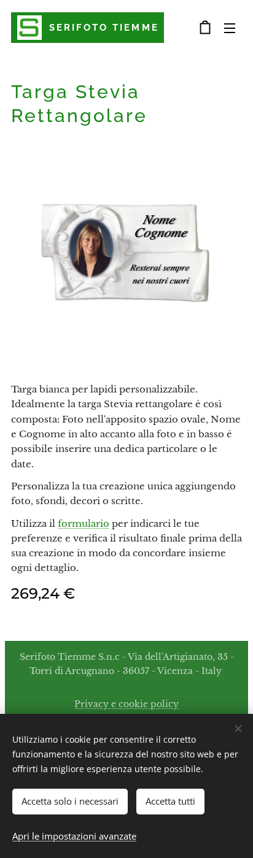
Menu (229, 27)
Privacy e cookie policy (126, 704)
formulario (83, 523)
